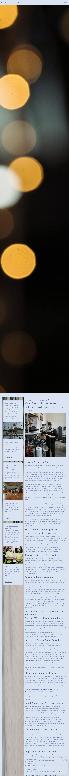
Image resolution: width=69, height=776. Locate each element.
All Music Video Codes (10, 2)
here (58, 771)
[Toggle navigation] (65, 2)
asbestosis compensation (41, 603)
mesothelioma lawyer (47, 497)
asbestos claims (37, 591)
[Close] (66, 760)
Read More (8, 458)
